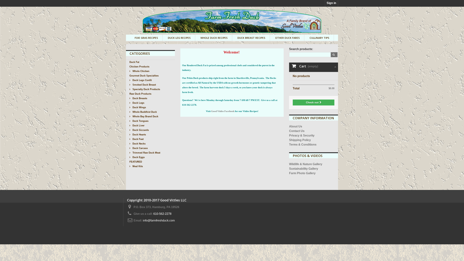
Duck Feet (138, 139)
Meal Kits (137, 166)
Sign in (331, 3)
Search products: (301, 49)
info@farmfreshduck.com (159, 220)
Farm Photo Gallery (302, 173)
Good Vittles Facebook (222, 111)
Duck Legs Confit (142, 80)
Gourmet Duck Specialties (144, 75)
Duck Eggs (138, 157)
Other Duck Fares (287, 38)
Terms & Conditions (302, 144)
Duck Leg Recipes (179, 38)
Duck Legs (138, 103)
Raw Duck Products (140, 93)
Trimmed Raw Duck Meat (146, 152)
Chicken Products (139, 66)
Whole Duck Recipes (213, 38)
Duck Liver (138, 125)
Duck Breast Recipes (251, 38)
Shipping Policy (300, 140)
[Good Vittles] (232, 21)
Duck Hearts (139, 134)
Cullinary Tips (319, 38)
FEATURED (135, 161)
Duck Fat (134, 62)
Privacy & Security (301, 135)
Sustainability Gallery (303, 168)
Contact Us (296, 130)
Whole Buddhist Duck (144, 112)
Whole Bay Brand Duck (145, 116)
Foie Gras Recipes (146, 38)
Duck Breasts (139, 98)
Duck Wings (139, 107)
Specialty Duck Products (146, 89)
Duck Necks (139, 143)
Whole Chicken (140, 71)
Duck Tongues (140, 121)
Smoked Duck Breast (144, 84)
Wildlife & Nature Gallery (305, 164)
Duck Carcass (140, 148)
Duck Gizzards (140, 130)
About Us (295, 126)
